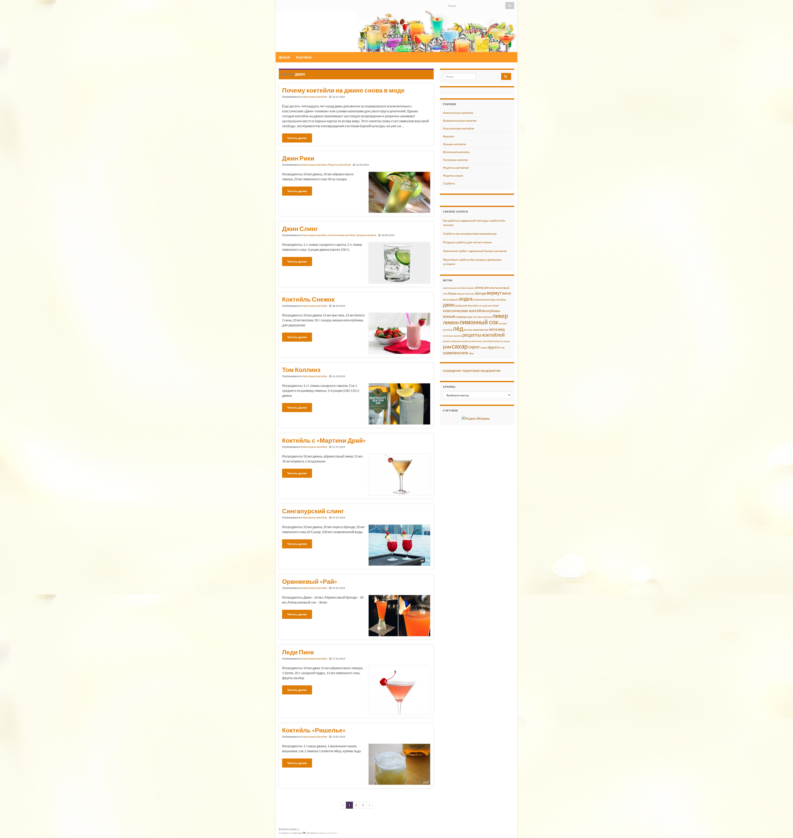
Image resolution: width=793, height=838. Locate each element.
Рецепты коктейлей (339, 164)
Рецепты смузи (453, 175)
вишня (454, 299)
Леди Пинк (298, 652)
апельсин (482, 287)
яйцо (471, 353)
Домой (284, 57)
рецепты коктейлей (483, 335)
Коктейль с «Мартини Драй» (324, 440)
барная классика (465, 293)
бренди (480, 293)
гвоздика (501, 299)
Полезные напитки (455, 160)
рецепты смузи (502, 341)
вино (506, 293)
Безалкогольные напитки (459, 120)
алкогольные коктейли (454, 287)
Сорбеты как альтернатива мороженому (470, 233)
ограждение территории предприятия (471, 370)
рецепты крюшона (452, 341)
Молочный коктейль (456, 152)
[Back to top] (784, 829)
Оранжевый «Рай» (309, 581)
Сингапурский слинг (313, 511)
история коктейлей (489, 305)
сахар (460, 346)
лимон (451, 322)
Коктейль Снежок (308, 299)
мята (493, 329)
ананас (470, 287)
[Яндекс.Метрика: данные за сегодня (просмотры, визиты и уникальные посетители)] (476, 418)
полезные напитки (452, 335)
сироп (474, 346)
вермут (494, 293)
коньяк (449, 316)
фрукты (494, 347)
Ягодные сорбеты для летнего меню (467, 242)
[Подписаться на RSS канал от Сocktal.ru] (281, 4)
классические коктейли (464, 310)
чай (503, 347)
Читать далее (297, 138)
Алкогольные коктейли (314, 96)
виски (446, 299)
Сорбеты (449, 183)
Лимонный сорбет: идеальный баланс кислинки (475, 251)
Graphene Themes (326, 832)
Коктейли (304, 57)
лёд (458, 328)
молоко (468, 329)
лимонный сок (478, 322)
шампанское (455, 352)
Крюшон (448, 136)
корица (461, 317)
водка (465, 299)
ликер (500, 315)
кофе (470, 317)
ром (447, 346)
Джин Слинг (300, 228)
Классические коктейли (341, 235)
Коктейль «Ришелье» (313, 730)
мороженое (480, 329)
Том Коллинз (301, 369)
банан (452, 293)
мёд (501, 329)
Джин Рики (298, 158)
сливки (483, 347)
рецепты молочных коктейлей (477, 341)
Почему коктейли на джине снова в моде (343, 90)
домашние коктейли (466, 305)
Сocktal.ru (397, 35)
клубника (493, 311)
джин (449, 305)
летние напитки (482, 317)
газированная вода (484, 299)
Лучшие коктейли (366, 235)
